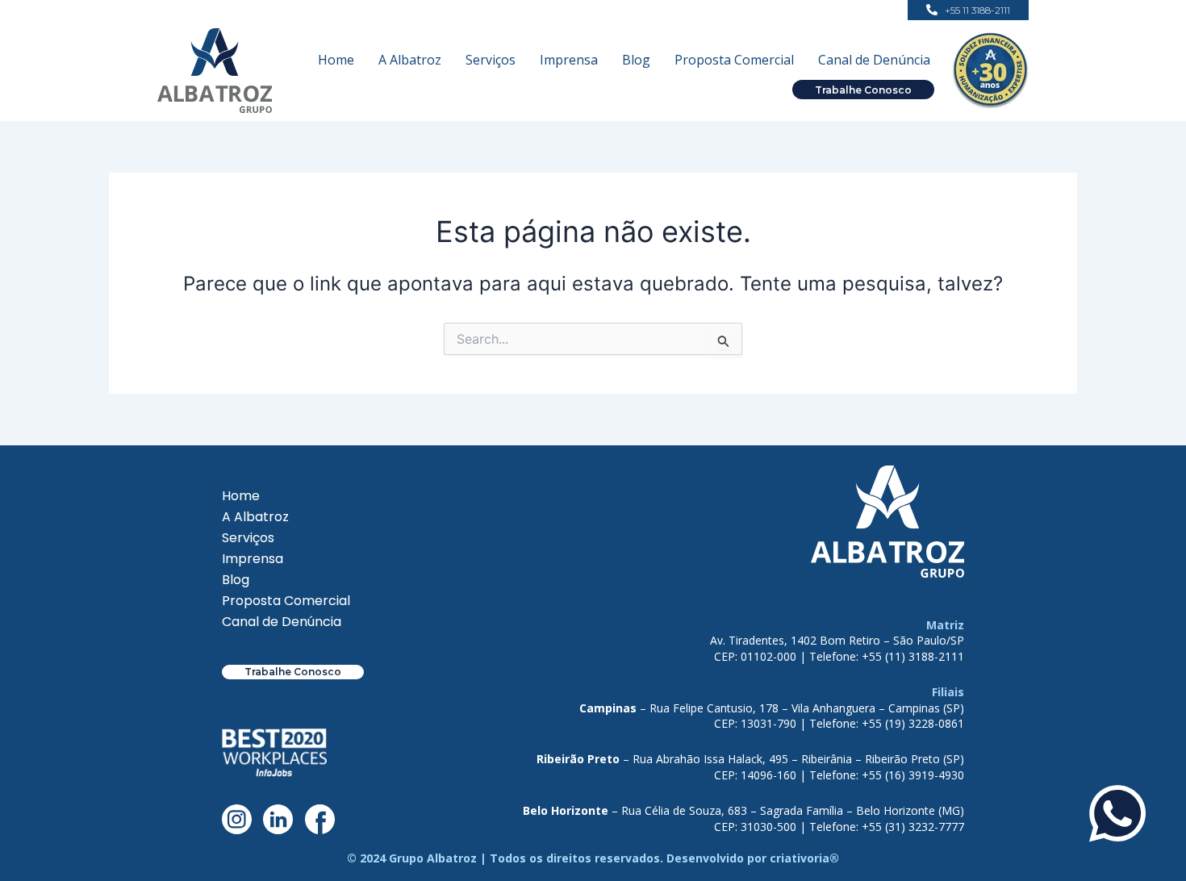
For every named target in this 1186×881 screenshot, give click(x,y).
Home (336, 60)
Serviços (491, 60)
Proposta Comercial (734, 60)
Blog (636, 60)
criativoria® (804, 858)
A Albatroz (409, 60)
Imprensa (569, 60)
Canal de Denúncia (874, 60)
